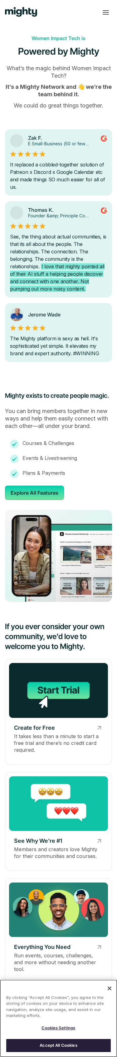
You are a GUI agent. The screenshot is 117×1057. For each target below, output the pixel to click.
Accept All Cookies (58, 1045)
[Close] (109, 988)
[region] (58, 1018)
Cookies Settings (58, 1027)
